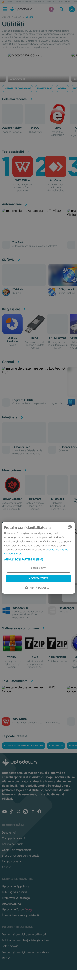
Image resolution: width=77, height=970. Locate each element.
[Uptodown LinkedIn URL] (32, 812)
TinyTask (17, 242)
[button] (38, 559)
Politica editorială (12, 844)
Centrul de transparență (17, 850)
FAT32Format (57, 338)
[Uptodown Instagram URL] (25, 812)
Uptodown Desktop (23, 2)
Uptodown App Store (15, 886)
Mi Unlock (57, 499)
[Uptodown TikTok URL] (11, 812)
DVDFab (17, 289)
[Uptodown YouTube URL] (4, 812)
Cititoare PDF (39, 2)
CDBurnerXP (66, 289)
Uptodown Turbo (16, 909)
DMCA (6, 958)
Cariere (6, 867)
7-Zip (35, 657)
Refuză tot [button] (38, 568)
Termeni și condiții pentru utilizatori (24, 934)
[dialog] (38, 558)
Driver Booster (12, 499)
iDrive (57, 128)
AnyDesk (55, 180)
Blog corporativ (11, 861)
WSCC (35, 128)
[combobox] (70, 527)
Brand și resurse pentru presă (20, 855)
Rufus (34, 338)
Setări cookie (10, 946)
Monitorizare (44, 88)
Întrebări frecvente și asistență (21, 915)
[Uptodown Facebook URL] (39, 812)
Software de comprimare (17, 88)
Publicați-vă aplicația (15, 892)
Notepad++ (51, 2)
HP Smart (35, 499)
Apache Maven (64, 2)
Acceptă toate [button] (38, 578)
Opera (9, 2)
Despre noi (9, 832)
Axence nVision (12, 128)
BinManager (66, 608)
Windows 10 (20, 608)
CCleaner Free (21, 447)
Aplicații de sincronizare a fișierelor (23, 745)
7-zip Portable (57, 657)
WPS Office (22, 180)
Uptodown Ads (11, 903)
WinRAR (12, 657)
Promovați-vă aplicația (16, 898)
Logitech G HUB (22, 400)
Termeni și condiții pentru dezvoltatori (26, 952)
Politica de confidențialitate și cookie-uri (27, 940)
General (62, 88)
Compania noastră (13, 838)
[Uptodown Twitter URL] (18, 812)
